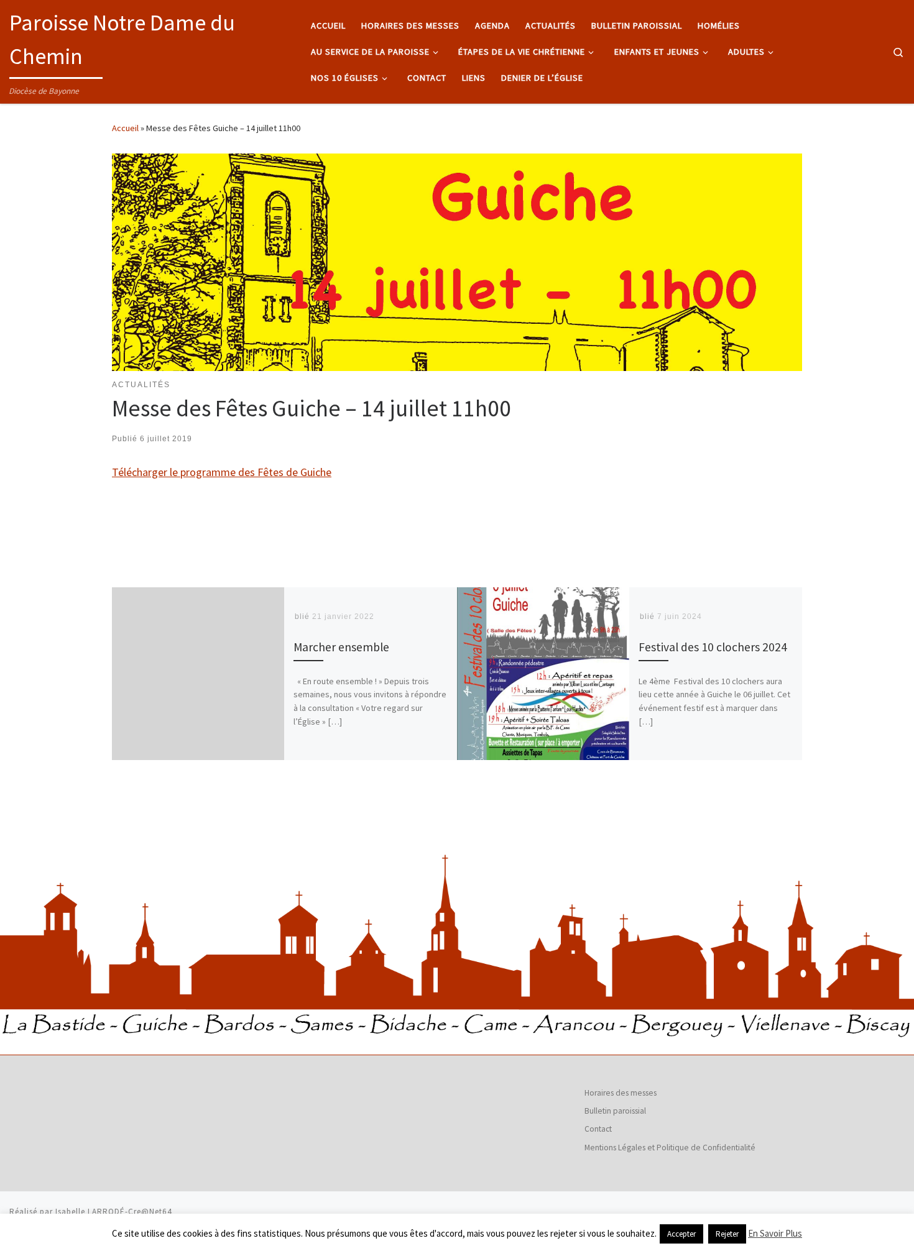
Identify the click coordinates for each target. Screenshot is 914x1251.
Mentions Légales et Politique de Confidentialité (669, 1147)
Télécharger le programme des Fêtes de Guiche (221, 472)
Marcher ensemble (341, 646)
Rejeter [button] (727, 1234)
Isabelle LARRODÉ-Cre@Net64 (113, 1211)
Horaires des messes (620, 1093)
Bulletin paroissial (615, 1111)
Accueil (125, 128)
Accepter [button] (681, 1234)
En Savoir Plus (775, 1233)
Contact (598, 1129)
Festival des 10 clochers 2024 (713, 646)
